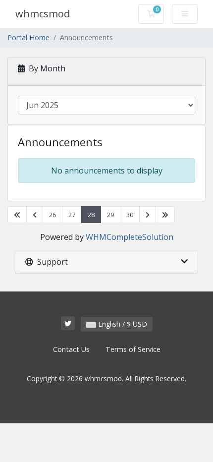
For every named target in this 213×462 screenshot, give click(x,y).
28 (91, 214)
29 (110, 214)
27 (71, 214)
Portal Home (28, 37)
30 (129, 214)
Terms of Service (133, 349)
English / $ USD (121, 324)
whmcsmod (42, 13)
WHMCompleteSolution (129, 236)
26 (52, 214)
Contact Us (71, 349)
